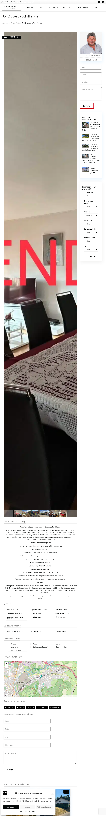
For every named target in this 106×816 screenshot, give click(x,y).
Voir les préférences (44, 807)
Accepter (10, 807)
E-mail (31, 707)
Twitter (21, 707)
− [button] (6, 667)
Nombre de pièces (88, 202)
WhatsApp (43, 707)
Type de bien (89, 192)
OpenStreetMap (72, 696)
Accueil (5, 23)
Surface (87, 212)
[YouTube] (103, 2)
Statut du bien (89, 238)
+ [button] (6, 663)
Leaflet (64, 696)
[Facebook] (99, 2)
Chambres (88, 220)
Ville (85, 246)
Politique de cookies (27, 811)
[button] (52, 793)
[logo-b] (11, 8)
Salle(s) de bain (90, 229)
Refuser (27, 807)
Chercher (92, 256)
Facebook (10, 707)
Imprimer (55, 707)
